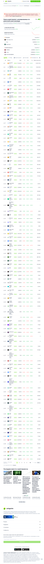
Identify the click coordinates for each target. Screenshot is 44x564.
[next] (33, 462)
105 (30, 462)
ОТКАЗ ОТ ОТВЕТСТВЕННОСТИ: (9, 552)
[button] (22, 502)
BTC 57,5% (37, 5)
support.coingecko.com (16, 16)
